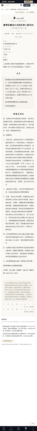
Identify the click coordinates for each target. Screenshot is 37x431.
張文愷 (20, 37)
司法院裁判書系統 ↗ (8, 341)
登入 (33, 5)
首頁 (2, 9)
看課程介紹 (28, 1)
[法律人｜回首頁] (2, 5)
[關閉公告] (35, 2)
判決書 (7, 9)
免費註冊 (27, 5)
